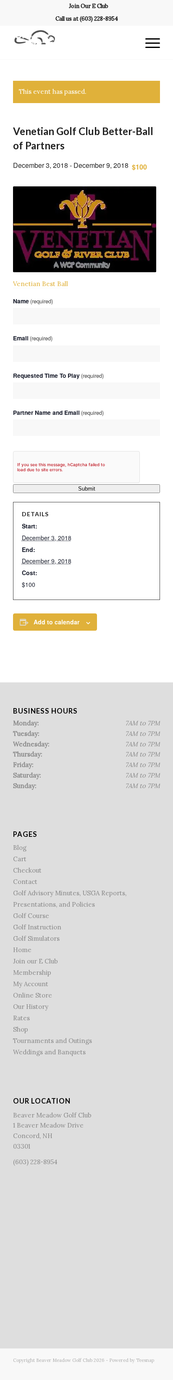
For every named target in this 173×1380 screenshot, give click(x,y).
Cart (19, 859)
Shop (20, 1029)
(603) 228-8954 (99, 18)
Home (22, 950)
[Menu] (148, 42)
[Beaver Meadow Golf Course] (72, 42)
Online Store (32, 995)
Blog (19, 848)
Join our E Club (35, 961)
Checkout (27, 870)
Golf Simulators (36, 938)
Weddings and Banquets (49, 1052)
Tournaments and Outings (52, 1041)
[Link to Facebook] (116, 1369)
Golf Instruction (37, 927)
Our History (30, 1007)
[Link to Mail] (153, 1369)
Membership (32, 973)
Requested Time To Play (58, 375)
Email (32, 338)
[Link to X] (128, 1369)
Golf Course (31, 916)
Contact (25, 882)
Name (33, 301)
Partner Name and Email (58, 412)
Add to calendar (56, 622)
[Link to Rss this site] (141, 1369)
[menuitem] (89, 6)
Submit (86, 489)
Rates (21, 1018)
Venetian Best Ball (40, 284)
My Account (30, 984)
